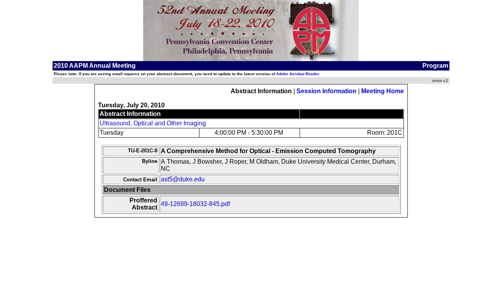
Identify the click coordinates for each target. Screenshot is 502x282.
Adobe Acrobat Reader (297, 74)
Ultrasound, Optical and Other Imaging (153, 123)
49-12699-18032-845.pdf (195, 204)
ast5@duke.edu (183, 179)
